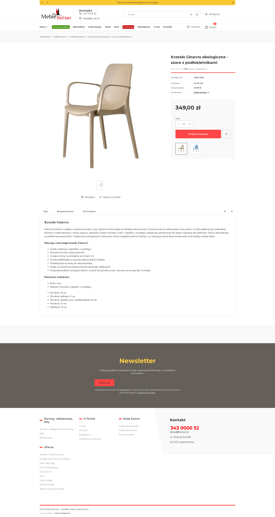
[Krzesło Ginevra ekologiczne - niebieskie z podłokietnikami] (196, 149)
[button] (233, 2)
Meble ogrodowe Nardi (52, 489)
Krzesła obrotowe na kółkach (55, 459)
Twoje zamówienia (128, 426)
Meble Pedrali (47, 484)
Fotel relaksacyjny (49, 467)
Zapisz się (104, 383)
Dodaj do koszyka (198, 134)
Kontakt (83, 430)
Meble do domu (60, 37)
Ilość (177, 118)
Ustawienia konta (128, 430)
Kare (42, 476)
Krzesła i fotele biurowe (52, 454)
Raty (42, 433)
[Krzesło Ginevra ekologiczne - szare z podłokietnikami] (181, 149)
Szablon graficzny (55, 513)
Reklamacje (46, 438)
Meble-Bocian (45, 37)
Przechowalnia (126, 434)
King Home (46, 471)
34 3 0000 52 (89, 13)
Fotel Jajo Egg (47, 463)
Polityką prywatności (146, 393)
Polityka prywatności (90, 439)
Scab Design (200, 92)
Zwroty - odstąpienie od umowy (56, 429)
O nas (82, 426)
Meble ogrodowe (77, 37)
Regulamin (125, 390)
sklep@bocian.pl (91, 18)
